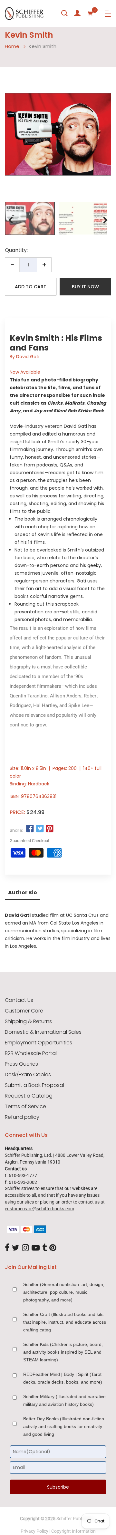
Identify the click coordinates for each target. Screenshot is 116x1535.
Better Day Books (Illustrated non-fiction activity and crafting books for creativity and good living (63, 1426)
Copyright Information (73, 1531)
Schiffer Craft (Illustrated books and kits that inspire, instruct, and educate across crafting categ (64, 1322)
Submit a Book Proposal (34, 1085)
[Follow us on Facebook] (30, 828)
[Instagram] (25, 1248)
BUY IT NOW (85, 286)
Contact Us (19, 1000)
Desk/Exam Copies (28, 1074)
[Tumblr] (44, 1248)
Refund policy (22, 1117)
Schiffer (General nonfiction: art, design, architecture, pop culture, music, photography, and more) (63, 1292)
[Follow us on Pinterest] (49, 828)
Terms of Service (25, 1106)
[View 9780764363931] (30, 218)
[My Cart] (90, 13)
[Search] (64, 13)
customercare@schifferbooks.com (39, 1208)
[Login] (77, 13)
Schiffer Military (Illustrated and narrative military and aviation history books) (64, 1400)
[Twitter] (15, 1248)
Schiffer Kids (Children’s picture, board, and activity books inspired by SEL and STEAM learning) (63, 1352)
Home (12, 46)
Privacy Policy (34, 1531)
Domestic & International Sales (43, 1032)
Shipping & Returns (28, 1021)
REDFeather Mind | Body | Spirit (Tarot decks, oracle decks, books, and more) (62, 1378)
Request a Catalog (29, 1095)
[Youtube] (36, 1248)
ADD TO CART (30, 286)
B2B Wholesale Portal (31, 1053)
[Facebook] (7, 1248)
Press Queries (21, 1064)
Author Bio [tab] (22, 892)
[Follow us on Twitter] (39, 828)
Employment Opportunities (38, 1042)
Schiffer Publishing (75, 1518)
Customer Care (24, 1010)
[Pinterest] (52, 1248)
